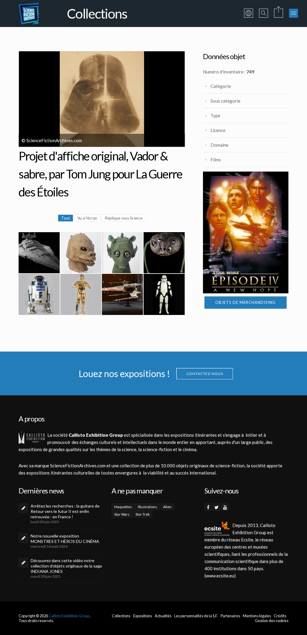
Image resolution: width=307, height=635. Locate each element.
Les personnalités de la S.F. (196, 615)
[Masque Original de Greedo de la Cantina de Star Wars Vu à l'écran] (122, 252)
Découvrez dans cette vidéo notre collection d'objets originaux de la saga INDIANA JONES (66, 566)
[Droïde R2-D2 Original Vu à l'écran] (39, 294)
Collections (121, 615)
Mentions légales (257, 615)
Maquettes (123, 507)
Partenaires (230, 615)
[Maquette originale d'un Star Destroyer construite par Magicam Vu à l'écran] (39, 252)
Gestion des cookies (271, 620)
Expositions (142, 615)
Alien (167, 507)
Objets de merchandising (245, 302)
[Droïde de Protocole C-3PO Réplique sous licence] (80, 294)
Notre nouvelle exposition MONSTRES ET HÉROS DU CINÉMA (65, 538)
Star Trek (143, 514)
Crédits (280, 615)
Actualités (163, 615)
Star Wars (122, 514)
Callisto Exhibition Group (69, 615)
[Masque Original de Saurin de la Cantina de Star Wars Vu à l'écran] (80, 252)
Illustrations (147, 507)
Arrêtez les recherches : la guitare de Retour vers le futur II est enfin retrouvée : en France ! (65, 511)
